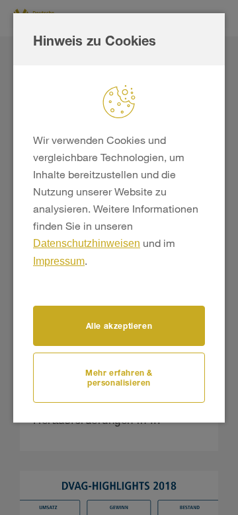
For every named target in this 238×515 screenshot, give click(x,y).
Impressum (59, 261)
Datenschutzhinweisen (86, 243)
